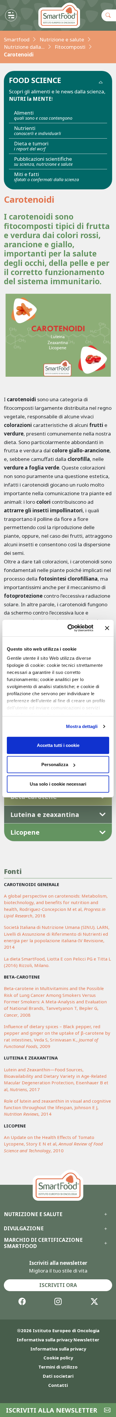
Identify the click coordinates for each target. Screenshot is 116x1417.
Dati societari (58, 1376)
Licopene (25, 832)
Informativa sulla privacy (58, 1349)
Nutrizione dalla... (24, 46)
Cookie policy (58, 1358)
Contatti (58, 1385)
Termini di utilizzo (58, 1367)
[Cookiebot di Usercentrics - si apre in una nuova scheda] (69, 628)
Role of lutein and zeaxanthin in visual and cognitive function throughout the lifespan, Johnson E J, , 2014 (57, 1107)
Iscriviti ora (58, 1285)
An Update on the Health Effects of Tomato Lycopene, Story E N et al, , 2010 (53, 1143)
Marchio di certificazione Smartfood (43, 1243)
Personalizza (54, 764)
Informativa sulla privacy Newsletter (58, 1340)
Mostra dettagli (82, 726)
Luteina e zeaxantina (44, 814)
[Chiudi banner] (107, 628)
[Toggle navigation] (11, 15)
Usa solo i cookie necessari (58, 783)
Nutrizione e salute (62, 39)
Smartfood (16, 39)
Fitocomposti (70, 46)
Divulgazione (24, 1228)
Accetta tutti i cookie (58, 745)
